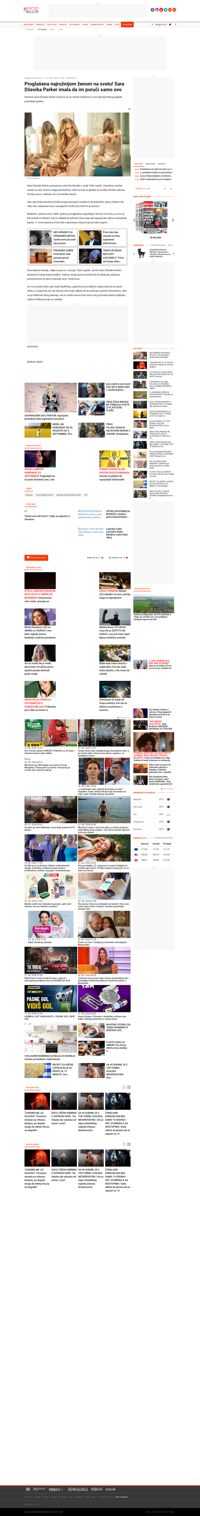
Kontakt (37, 1504)
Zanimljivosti (97, 25)
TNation (171, 1512)
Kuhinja (63, 25)
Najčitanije (150, 164)
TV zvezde (42, 29)
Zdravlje (40, 25)
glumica (29, 495)
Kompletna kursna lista (164, 838)
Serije (61, 29)
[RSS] (172, 348)
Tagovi (29, 488)
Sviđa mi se (94, 557)
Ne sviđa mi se (117, 557)
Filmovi (52, 29)
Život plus (52, 25)
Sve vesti (138, 348)
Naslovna (28, 25)
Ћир (170, 10)
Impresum (29, 1504)
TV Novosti (127, 25)
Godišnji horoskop (158, 245)
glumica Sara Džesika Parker (69, 495)
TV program (29, 29)
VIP (85, 495)
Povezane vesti (32, 1087)
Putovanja (74, 25)
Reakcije (161, 164)
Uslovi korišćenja (121, 1497)
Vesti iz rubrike (32, 1144)
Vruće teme (31, 504)
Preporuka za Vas (33, 445)
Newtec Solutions (159, 1512)
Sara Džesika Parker (44, 495)
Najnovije (139, 164)
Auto (117, 25)
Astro (85, 25)
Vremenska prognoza (144, 793)
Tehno (109, 25)
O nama (110, 1497)
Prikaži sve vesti (143, 188)
